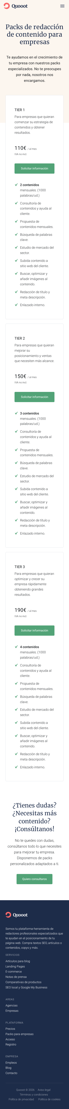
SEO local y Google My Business (26, 987)
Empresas (12, 1010)
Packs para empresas (19, 1034)
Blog (8, 1067)
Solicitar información (34, 168)
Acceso (10, 1039)
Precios (10, 1028)
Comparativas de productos (23, 982)
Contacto (11, 1073)
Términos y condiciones (34, 1094)
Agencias (11, 1005)
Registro (11, 1044)
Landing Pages (15, 966)
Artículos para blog (18, 961)
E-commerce (14, 971)
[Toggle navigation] (63, 6)
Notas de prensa (16, 977)
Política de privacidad (21, 1099)
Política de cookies (49, 1099)
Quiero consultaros (34, 879)
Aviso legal (44, 1090)
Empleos (11, 1062)
